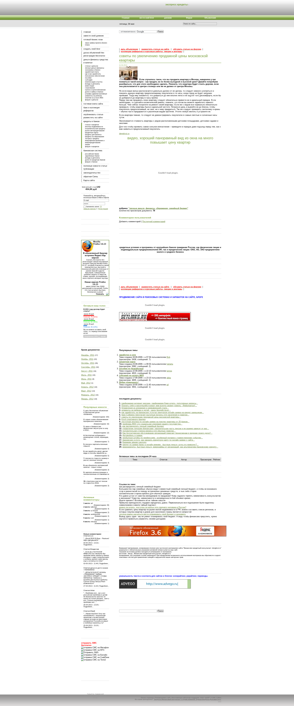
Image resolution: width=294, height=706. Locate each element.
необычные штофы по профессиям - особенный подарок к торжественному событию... (163, 438)
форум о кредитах (92, 146)
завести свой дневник (93, 36)
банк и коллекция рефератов (91, 109)
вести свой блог (146, 18)
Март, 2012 (86, 391)
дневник (168, 18)
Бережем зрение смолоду (135, 442)
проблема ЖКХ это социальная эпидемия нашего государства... (152, 424)
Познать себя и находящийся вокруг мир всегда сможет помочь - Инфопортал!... (159, 405)
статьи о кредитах (92, 125)
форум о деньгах (91, 100)
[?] (101, 207)
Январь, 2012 (87, 399)
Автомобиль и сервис (133, 435)
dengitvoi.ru (124, 133)
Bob (168, 357)
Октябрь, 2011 (87, 363)
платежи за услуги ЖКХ (94, 98)
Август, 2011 (87, 371)
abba (169, 378)
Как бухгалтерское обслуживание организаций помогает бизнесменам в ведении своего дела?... (167, 433)
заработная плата (92, 72)
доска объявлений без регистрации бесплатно (94, 54)
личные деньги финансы (94, 68)
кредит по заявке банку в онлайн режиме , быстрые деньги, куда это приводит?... (161, 444)
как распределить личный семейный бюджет (143, 426)
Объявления (210, 18)
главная (87, 32)
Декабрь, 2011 (87, 355)
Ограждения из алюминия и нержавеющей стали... (145, 408)
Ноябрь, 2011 (87, 359)
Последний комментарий (153, 221)
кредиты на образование (94, 136)
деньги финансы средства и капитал (95, 61)
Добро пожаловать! (128, 382)
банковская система (92, 150)
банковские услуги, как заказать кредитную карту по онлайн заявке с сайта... (159, 440)
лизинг (87, 144)
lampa (169, 371)
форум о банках (91, 162)
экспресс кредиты (92, 138)
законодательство (91, 173)
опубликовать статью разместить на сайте (93, 116)
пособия (88, 78)
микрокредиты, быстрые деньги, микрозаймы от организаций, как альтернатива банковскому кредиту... (170, 447)
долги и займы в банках (94, 92)
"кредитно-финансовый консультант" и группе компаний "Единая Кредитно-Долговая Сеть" (187, 699)
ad (167, 385)
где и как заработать (93, 74)
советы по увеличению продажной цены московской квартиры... (151, 417)
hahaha (170, 364)
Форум (189, 18)
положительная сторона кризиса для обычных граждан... (149, 431)
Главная (125, 18)
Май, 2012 (85, 383)
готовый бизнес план (93, 39)
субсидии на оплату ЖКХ (131, 375)
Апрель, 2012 (87, 387)
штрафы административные (96, 94)
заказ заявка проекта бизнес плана (96, 44)
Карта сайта (89, 180)
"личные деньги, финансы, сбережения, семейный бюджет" (158, 208)
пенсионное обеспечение (95, 76)
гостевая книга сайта (93, 104)
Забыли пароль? (89, 209)
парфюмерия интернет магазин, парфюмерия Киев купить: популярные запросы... (159, 403)
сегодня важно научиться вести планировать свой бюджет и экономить (152, 514)
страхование (90, 88)
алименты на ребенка (93, 96)
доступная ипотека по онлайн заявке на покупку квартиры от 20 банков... (155, 422)
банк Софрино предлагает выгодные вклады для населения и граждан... (155, 415)
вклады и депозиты (92, 84)
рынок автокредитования (94, 131)
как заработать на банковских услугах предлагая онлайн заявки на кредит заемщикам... (162, 412)
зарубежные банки (92, 156)
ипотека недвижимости (94, 127)
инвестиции (89, 86)
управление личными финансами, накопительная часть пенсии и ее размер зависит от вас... (166, 428)
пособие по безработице (131, 368)
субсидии (88, 80)
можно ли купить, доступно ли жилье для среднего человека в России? (152, 507)
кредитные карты (91, 132)
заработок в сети (127, 355)
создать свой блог (91, 49)
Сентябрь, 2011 (88, 367)
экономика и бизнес (92, 70)
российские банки (92, 154)
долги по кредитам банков (95, 160)
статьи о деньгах (91, 66)
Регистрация (103, 209)
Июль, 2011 (86, 375)
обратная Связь (90, 176)
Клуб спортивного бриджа (133, 419)
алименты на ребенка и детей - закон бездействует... (146, 410)
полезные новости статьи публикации (95, 167)
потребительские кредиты (95, 129)
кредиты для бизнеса (93, 134)
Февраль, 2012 (88, 395)
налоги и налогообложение (95, 90)
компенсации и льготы (93, 82)
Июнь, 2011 (86, 379)
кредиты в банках (91, 121)
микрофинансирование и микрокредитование (94, 141)
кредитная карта (127, 362)
